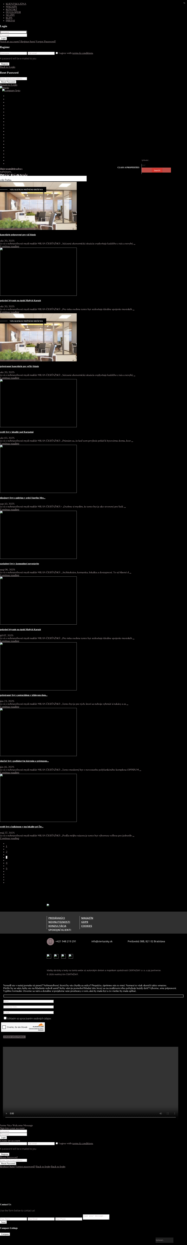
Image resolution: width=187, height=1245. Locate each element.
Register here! (7, 1166)
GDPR (84, 922)
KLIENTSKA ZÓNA (16, 3)
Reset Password (8, 82)
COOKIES (86, 926)
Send (3, 1222)
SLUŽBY (10, 14)
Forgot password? (25, 1166)
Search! (157, 170)
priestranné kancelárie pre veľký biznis (19, 366)
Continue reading (9, 246)
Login (3, 38)
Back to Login (7, 67)
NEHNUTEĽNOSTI (59, 922)
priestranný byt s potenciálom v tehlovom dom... (23, 695)
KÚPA (9, 17)
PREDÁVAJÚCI (56, 918)
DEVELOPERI (13, 12)
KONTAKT (11, 9)
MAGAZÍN (11, 6)
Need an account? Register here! (18, 41)
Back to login (43, 1166)
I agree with (76, 53)
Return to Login (8, 84)
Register (4, 64)
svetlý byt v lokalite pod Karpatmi (16, 432)
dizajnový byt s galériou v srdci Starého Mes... (22, 498)
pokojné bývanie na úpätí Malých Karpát (20, 300)
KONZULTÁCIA (57, 926)
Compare (5, 1234)
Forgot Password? (46, 41)
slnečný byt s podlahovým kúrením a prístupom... (24, 761)
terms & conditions (82, 53)
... (134, 243)
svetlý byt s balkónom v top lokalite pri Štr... (21, 826)
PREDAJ (10, 20)
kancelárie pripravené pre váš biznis (18, 234)
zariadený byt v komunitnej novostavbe (19, 563)
